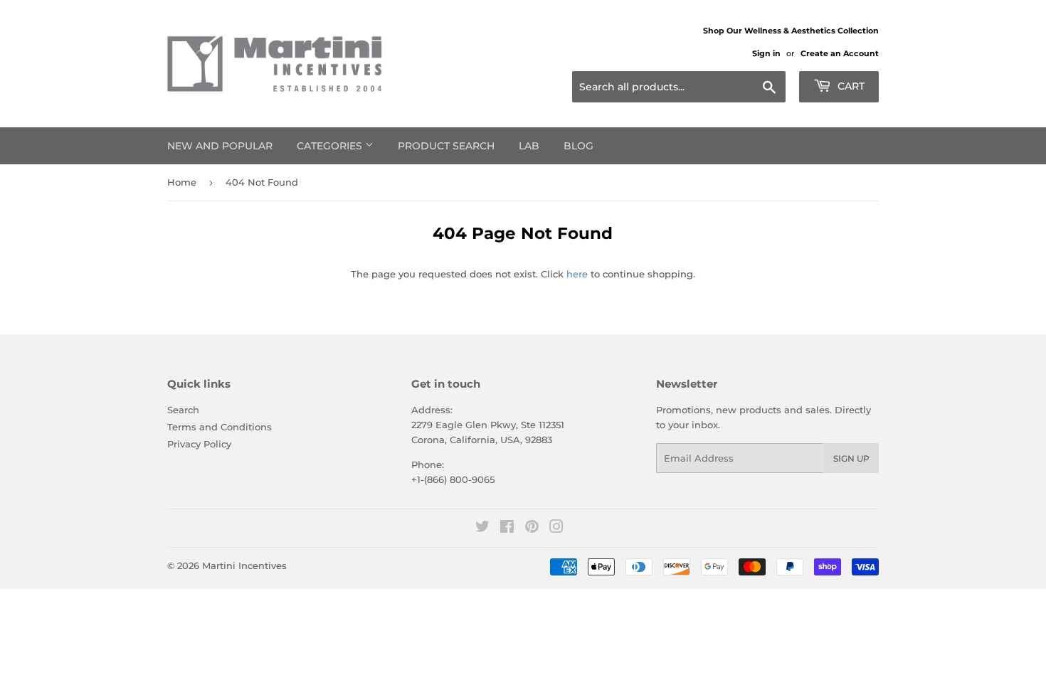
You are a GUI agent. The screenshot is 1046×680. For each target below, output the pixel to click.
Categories (331, 145)
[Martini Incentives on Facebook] (507, 528)
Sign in (766, 53)
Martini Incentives (244, 565)
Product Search (446, 145)
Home (181, 182)
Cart (850, 86)
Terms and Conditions (219, 426)
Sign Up (851, 458)
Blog (578, 145)
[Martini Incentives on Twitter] (482, 528)
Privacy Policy (199, 444)
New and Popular (220, 145)
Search (183, 409)
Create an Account (840, 53)
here (577, 274)
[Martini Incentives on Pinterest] (531, 528)
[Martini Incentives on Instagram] (556, 528)
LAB (529, 145)
